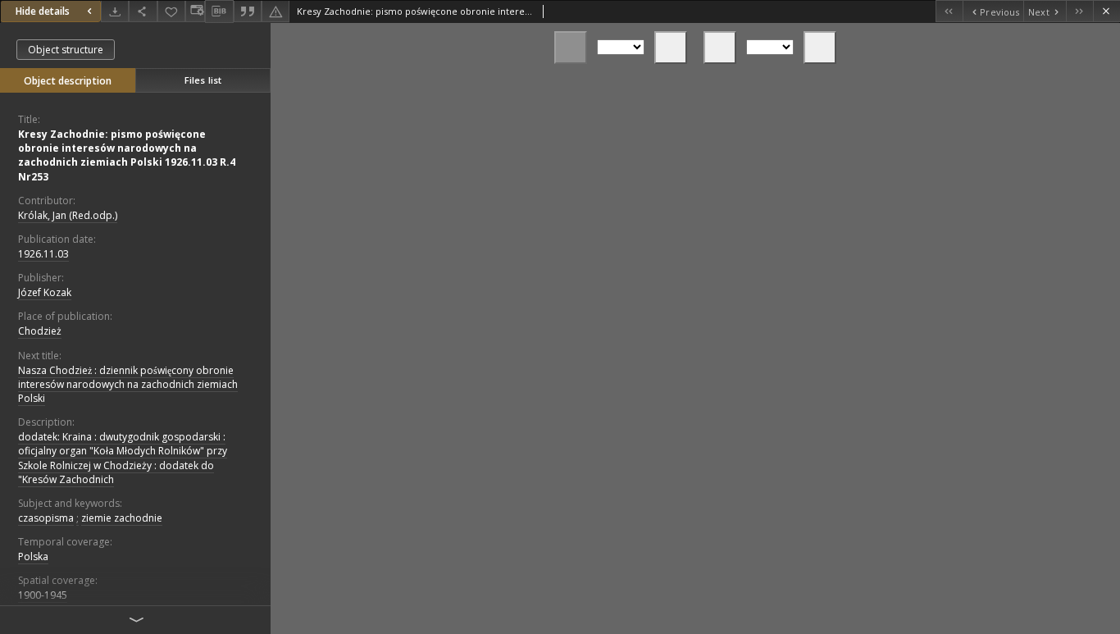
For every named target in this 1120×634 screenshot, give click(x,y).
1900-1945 (42, 595)
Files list (202, 80)
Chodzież (39, 331)
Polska (33, 556)
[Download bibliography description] (219, 11)
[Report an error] (275, 11)
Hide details (43, 11)
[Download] (115, 11)
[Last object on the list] (1079, 11)
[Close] (1106, 11)
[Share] (143, 11)
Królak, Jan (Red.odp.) (67, 215)
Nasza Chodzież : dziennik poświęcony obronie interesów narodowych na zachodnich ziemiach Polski (128, 384)
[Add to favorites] (171, 11)
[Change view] (195, 11)
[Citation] (248, 11)
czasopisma (46, 518)
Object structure (65, 50)
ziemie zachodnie (121, 518)
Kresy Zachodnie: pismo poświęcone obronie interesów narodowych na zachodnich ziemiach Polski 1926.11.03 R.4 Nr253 (126, 155)
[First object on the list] (949, 11)
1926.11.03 (43, 254)
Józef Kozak (44, 292)
